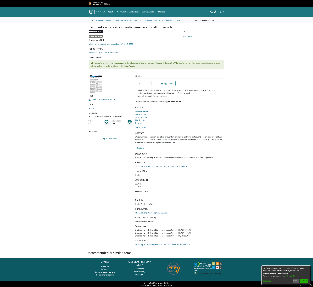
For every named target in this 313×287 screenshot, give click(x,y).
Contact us (105, 269)
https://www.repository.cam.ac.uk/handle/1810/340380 (111, 44)
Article (91, 108)
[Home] (99, 3)
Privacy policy (139, 271)
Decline (295, 281)
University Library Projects (152, 20)
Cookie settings (146, 285)
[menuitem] (111, 12)
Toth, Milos (139, 123)
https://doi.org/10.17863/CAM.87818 (103, 52)
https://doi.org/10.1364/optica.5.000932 (151, 213)
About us (105, 266)
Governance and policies (105, 272)
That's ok (304, 281)
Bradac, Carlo (140, 114)
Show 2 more (140, 127)
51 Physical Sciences (179, 166)
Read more (141, 148)
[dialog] (286, 275)
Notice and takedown (105, 275)
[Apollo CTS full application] (173, 275)
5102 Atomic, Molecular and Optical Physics (152, 166)
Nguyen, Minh (141, 117)
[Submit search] (211, 11)
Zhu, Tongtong (141, 120)
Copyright (139, 274)
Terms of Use (168, 285)
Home (91, 20)
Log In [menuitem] (220, 12)
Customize (267, 281)
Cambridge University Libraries (127, 20)
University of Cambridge (153, 283)
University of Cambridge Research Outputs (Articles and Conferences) (177, 20)
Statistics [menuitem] (161, 12)
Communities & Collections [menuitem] (128, 12)
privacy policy (291, 276)
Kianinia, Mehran (142, 111)
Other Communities (104, 20)
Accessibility (139, 268)
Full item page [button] (111, 138)
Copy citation (168, 83)
